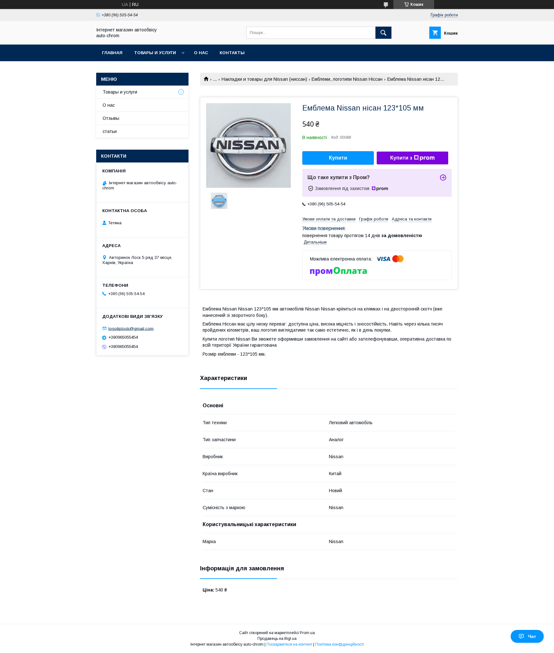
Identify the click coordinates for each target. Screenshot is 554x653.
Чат (532, 636)
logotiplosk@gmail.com (131, 328)
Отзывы (111, 118)
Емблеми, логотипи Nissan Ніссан (347, 79)
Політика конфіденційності (339, 644)
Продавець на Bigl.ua (277, 638)
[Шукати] (383, 33)
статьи (110, 131)
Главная (112, 52)
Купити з (401, 158)
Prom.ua (307, 633)
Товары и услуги (155, 52)
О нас (201, 52)
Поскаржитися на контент (289, 644)
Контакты (232, 52)
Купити (338, 158)
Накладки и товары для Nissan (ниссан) (264, 79)
